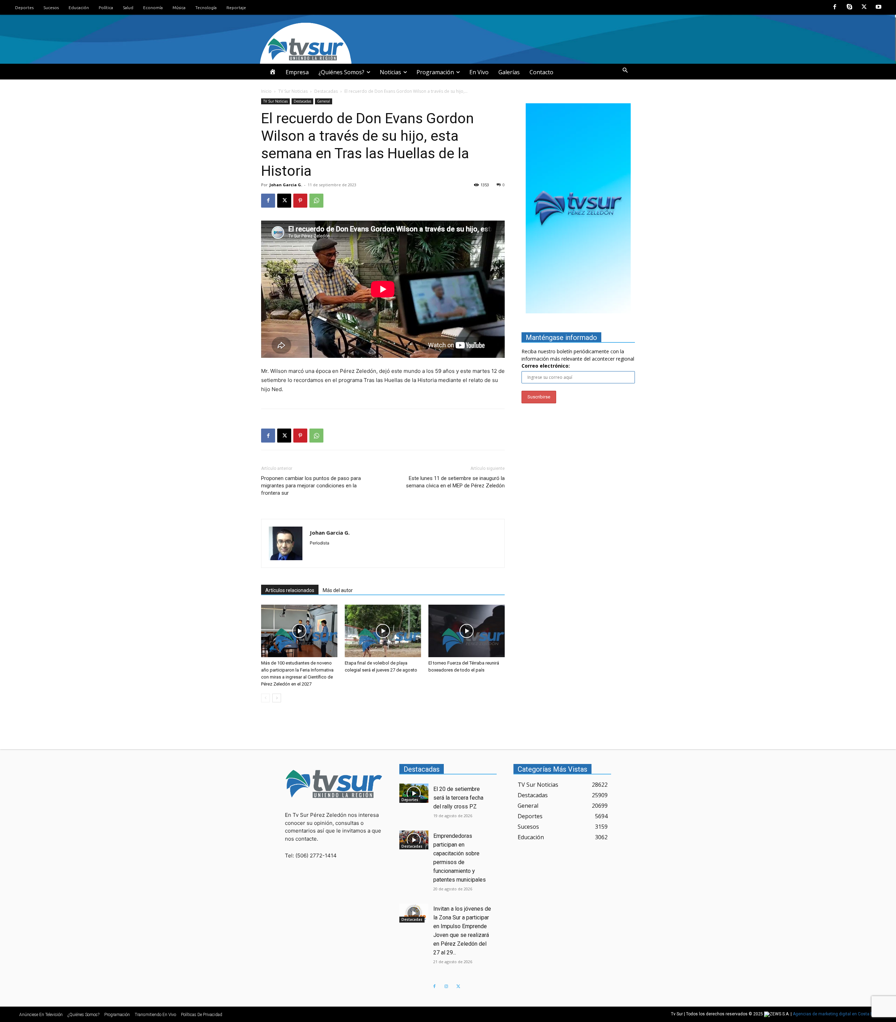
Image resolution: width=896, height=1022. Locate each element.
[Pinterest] (300, 201)
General (323, 101)
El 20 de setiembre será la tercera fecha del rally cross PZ (458, 798)
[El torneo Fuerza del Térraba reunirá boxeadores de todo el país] (466, 631)
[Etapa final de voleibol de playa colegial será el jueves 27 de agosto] (383, 631)
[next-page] (276, 698)
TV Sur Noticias (293, 91)
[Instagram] (446, 986)
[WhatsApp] (316, 201)
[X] (864, 7)
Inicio (266, 91)
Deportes (409, 799)
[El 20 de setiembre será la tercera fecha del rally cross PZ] (414, 793)
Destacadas (326, 91)
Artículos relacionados (289, 590)
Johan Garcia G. (286, 184)
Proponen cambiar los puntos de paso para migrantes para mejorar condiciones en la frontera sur (311, 485)
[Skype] (849, 7)
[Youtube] (878, 7)
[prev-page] (265, 698)
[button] (625, 70)
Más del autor (338, 590)
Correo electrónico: (546, 365)
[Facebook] (835, 7)
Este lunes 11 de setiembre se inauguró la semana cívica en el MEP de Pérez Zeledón (455, 482)
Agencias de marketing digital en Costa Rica (836, 1013)
